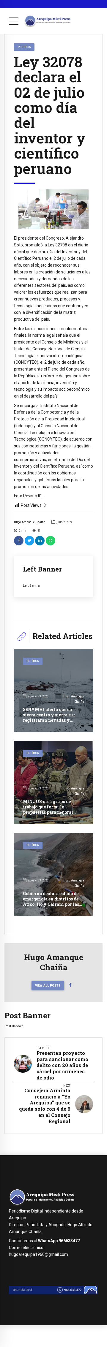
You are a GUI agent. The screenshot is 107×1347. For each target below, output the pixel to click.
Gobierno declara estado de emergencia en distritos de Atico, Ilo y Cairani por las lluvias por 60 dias (51, 902)
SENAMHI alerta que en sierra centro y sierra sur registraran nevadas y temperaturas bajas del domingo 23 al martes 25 (49, 720)
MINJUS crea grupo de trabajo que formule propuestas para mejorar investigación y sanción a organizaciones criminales (51, 812)
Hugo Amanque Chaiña (29, 522)
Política (24, 47)
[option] (53, 209)
